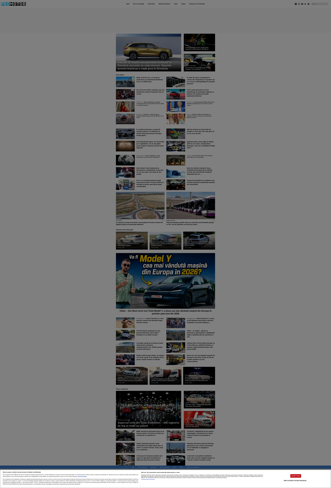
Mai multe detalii (82, 476)
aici (21, 482)
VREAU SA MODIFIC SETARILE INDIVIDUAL (295, 480)
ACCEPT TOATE (295, 476)
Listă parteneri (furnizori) (148, 479)
